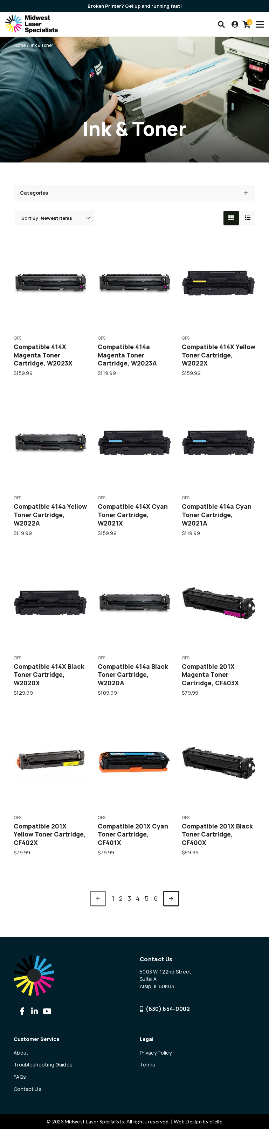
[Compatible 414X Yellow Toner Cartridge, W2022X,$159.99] (218, 283)
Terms (147, 1064)
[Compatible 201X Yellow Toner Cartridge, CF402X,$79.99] (50, 762)
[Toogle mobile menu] (260, 24)
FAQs (20, 1076)
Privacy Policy (156, 1052)
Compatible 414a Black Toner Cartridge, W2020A (133, 675)
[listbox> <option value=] (65, 218)
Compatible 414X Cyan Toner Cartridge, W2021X (133, 514)
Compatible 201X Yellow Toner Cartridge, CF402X (50, 834)
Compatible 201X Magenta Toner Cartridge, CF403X (210, 675)
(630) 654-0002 (168, 1009)
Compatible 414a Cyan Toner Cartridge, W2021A (216, 514)
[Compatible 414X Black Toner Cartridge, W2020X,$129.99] (50, 603)
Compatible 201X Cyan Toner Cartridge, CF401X (133, 834)
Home (20, 45)
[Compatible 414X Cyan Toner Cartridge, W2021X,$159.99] (134, 443)
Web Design (188, 1121)
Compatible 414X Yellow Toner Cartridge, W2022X (218, 355)
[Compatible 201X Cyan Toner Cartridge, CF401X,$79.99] (134, 762)
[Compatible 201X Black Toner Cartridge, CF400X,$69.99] (218, 762)
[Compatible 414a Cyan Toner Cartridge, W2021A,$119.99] (218, 443)
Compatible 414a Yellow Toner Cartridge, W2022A (50, 514)
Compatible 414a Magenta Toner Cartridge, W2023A (127, 355)
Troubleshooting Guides (43, 1064)
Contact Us (27, 1089)
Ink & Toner (42, 45)
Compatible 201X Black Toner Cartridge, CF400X (217, 834)
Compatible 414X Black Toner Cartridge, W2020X (49, 675)
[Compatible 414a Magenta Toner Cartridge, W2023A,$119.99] (134, 283)
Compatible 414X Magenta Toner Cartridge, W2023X (43, 355)
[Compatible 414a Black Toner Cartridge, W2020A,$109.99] (134, 603)
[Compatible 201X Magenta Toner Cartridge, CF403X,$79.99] (218, 603)
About (21, 1052)
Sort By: (30, 218)
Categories (34, 192)
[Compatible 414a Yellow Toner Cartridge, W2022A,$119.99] (50, 443)
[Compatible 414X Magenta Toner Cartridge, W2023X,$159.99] (50, 283)
